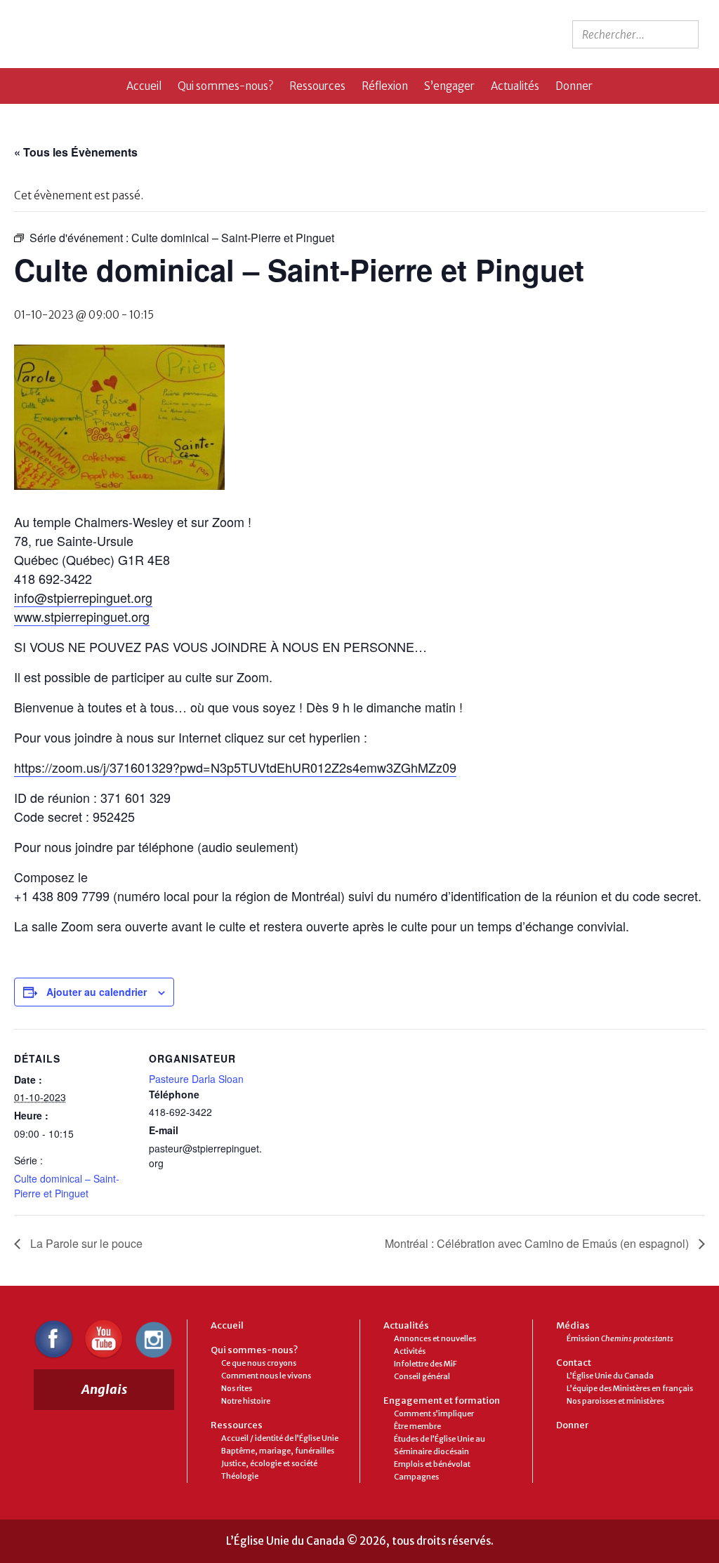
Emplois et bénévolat (432, 1464)
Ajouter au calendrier (96, 992)
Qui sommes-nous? (225, 86)
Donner (574, 86)
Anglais (104, 1389)
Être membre (417, 1426)
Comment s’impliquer (434, 1413)
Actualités (515, 86)
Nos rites (236, 1388)
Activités (410, 1351)
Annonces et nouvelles (435, 1338)
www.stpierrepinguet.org (82, 616)
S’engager (449, 86)
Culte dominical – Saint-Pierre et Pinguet (66, 1185)
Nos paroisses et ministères (615, 1401)
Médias (573, 1325)
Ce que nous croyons (258, 1363)
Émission (620, 1338)
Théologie (239, 1476)
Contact (573, 1363)
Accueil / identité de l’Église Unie (279, 1438)
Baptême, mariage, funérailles (277, 1451)
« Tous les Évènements (76, 152)
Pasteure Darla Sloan (196, 1079)
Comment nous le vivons (266, 1376)
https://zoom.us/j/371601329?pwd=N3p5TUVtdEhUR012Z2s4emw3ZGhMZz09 (235, 767)
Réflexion (385, 86)
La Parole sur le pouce (85, 1243)
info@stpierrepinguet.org (83, 597)
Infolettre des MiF (425, 1364)
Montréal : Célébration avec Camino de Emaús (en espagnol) (538, 1243)
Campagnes (416, 1477)
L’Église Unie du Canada (610, 1376)
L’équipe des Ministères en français (630, 1388)
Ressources (317, 86)
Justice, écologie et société (269, 1463)
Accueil (143, 86)
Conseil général (422, 1376)
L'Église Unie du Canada (135, 34)
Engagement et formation (441, 1400)
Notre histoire (245, 1401)
